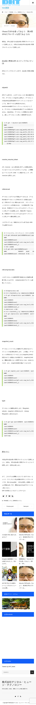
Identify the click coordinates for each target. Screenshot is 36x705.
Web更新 (13, 25)
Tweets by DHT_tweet (8, 666)
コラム (10, 500)
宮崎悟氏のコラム (17, 500)
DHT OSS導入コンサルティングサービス (14, 491)
